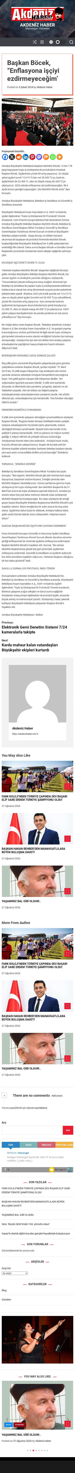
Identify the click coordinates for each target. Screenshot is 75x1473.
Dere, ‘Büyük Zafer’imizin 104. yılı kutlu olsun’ (26, 1224)
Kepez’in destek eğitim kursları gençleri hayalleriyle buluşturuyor (36, 1233)
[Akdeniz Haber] (37, 693)
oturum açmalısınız (37, 1107)
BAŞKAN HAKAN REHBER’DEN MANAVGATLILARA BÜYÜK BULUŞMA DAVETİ (33, 850)
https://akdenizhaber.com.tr (25, 734)
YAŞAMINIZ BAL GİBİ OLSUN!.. (21, 901)
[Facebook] (5, 157)
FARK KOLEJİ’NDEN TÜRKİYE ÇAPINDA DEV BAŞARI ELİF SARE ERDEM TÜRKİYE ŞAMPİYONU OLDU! (34, 798)
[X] (12, 157)
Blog (4, 1290)
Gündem (6, 1299)
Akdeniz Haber (37, 25)
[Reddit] (19, 157)
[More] (60, 157)
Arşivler (6, 1268)
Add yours (56, 1095)
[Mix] (46, 157)
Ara (4, 1122)
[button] (7, 1419)
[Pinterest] (32, 157)
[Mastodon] (39, 157)
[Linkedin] (25, 157)
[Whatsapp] (53, 157)
